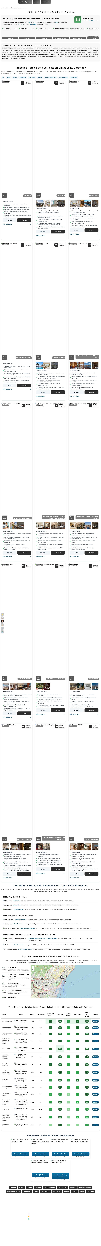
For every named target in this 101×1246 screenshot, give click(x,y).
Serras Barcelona (20, 919)
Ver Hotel (9, 220)
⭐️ (2, 614)
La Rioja (66, 1191)
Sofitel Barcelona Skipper (27, 928)
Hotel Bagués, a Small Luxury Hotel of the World (43, 938)
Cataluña (72, 1187)
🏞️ (2, 631)
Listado (36, 2)
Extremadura (27, 1191)
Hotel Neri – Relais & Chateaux (5, 1056)
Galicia (36, 1191)
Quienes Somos (82, 1213)
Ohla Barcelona (18, 909)
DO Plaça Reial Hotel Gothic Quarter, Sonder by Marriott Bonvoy (6, 1117)
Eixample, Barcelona (20, 1154)
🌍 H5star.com (32, 1219)
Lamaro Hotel (17, 905)
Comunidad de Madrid (85, 1187)
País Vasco (91, 1191)
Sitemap (55, 1219)
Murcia (74, 1191)
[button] (65, 982)
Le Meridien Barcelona (24, 949)
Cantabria (38, 1187)
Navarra (82, 1191)
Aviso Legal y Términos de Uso (62, 1213)
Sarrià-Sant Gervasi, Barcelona (61, 1176)
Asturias (29, 1187)
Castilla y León (62, 1187)
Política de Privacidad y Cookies (62, 1216)
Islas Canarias (57, 1191)
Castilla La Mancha (49, 1187)
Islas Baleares (45, 1191)
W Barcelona (16, 900)
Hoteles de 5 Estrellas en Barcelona (16, 8)
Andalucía (13, 1187)
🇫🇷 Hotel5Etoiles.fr (33, 1213)
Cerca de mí (46, 2)
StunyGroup (4, 1215)
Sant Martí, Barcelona (80, 1154)
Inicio (2, 8)
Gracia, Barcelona (40, 1154)
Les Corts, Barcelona (60, 1154)
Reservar (24, 220)
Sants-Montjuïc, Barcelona (40, 1175)
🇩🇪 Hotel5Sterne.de (33, 1216)
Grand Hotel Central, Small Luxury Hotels (6, 1072)
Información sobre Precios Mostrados (88, 1221)
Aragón (21, 1187)
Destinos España (25, 2)
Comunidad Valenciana (13, 1191)
